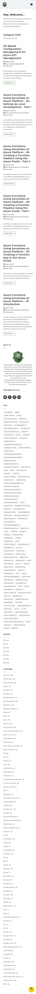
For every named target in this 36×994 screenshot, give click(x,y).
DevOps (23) (7, 508)
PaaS (5, 913)
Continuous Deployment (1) (12, 489)
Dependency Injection (10, 798)
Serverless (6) (17, 595)
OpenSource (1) (8, 573)
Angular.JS (6, 690)
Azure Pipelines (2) (24, 447)
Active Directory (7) (10, 418)
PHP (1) (17, 573)
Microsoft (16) (8, 560)
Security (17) (19, 589)
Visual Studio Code (9, 973)
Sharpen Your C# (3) (22, 599)
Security (5, 932)
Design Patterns (8, 802)
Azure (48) (26, 434)
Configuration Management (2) (13, 483)
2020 (5, 663)
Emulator (6, 813)
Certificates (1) (21, 470)
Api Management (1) (20, 425)
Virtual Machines (8, 965)
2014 (4, 640)
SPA (4, 924)
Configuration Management (12, 779)
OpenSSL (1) (21, 570)
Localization (7, 883)
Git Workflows (7, 839)
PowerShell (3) (8, 579)
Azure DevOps (8, 727)
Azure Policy (7, 742)
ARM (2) (17, 412)
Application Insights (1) (11, 431)
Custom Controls (8, 787)
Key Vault (6, 880)
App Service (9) (25, 428)
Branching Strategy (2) (11, 467)
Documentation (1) (10, 512)
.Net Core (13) (8, 412)
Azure (5, 720)
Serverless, (25, 113)
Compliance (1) (21, 479)
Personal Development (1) (12, 576)
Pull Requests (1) (21, 583)
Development (7, 809)
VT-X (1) (24, 608)
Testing (5, 958)
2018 (4, 655)
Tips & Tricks (7, 962)
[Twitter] (14, 397)
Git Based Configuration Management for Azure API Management (14, 52)
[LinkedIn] (19, 397)
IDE (4, 857)
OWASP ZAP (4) (8, 566)
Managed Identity (9, 887)
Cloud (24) (16, 473)
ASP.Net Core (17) (9, 415)
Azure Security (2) (9, 460)
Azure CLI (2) (23, 438)
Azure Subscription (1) (11, 463)
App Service (7, 705)
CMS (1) (12, 470)
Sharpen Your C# (8, 943)
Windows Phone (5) (19, 624)
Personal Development (10, 917)
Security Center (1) (10, 592)
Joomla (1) (19, 547)
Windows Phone (8, 980)
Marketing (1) (24, 557)
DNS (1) (22, 502)
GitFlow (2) (14, 531)
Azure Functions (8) (10, 447)
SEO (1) (20, 586)
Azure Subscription (9, 749)
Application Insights (9, 709)
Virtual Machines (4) (10, 615)
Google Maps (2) (18, 534)
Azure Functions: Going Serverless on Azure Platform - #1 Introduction (16, 299)
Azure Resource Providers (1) (13, 457)
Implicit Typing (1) (9, 544)
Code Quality (7, 772)
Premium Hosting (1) (22, 579)
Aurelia (5, 712)
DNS (4, 790)
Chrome (5, 761)
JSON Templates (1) (23, 544)
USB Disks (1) (8, 608)
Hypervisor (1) (8, 541)
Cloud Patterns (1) (10, 476)
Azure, (7, 64)
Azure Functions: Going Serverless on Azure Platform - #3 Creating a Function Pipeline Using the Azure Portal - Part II (16, 154)
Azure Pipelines (8, 738)
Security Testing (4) (24, 592)
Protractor (6, 921)
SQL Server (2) (8, 589)
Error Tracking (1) (10, 518)
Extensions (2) (22, 518)
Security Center (8, 936)
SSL (4, 928)
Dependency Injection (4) (22, 505)
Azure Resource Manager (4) (12, 454)
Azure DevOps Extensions (11, 731)
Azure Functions (8, 735)
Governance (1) (8, 537)
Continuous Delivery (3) (11, 486)
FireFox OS (6, 831)
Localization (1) (21, 554)
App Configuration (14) (11, 428)
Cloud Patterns (8, 768)
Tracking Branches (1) (24, 605)
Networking (7, 898)
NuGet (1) (18, 563)
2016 (4, 648)
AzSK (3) (18, 434)
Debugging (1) (8, 505)
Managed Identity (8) (10, 557)
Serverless (6, 939)
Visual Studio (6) (24, 615)
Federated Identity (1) (11, 528)
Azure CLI (6, 723)
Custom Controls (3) (10, 499)
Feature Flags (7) (9, 521)
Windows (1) (7, 624)
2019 (4, 659)
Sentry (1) (7, 595)
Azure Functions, (16, 113)
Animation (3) (8, 425)
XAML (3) (6, 628)
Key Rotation (7, 876)
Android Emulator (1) (10, 421)
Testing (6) (18, 602)
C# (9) (6, 470)
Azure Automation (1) (10, 438)
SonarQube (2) (8, 602)
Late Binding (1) (8, 554)
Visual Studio (7, 969)
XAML (5, 984)
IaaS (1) (17, 541)
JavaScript (6, 869)
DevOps (5, 805)
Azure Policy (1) (9, 450)
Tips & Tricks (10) (9, 605)
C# (4, 753)
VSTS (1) (16, 608)
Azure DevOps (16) (9, 441)
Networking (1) (8, 563)
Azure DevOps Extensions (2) (13, 444)
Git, (23, 64)
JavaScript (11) (8, 547)
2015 (4, 644)
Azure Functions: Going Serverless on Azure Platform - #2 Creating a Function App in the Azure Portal (16, 253)
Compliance (7, 776)
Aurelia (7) (24, 431)
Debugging (7, 794)
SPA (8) (27, 586)
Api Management (9, 697)
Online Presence (8, 906)
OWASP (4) (27, 563)
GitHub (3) (23, 531)
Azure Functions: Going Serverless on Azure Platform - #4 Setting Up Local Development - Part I (17, 101)
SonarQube (7, 954)
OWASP (5, 902)
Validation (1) (8, 612)
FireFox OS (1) (24, 528)
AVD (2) (19, 415)
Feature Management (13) (12, 525)
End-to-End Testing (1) (22, 515)
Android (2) (22, 418)
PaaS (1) (24, 573)
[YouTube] (5, 397)
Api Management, (16, 64)
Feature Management (10, 828)
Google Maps (7, 850)
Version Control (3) (21, 612)
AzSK (5, 716)
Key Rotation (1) (9, 550)
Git (4, 835)
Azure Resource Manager (11, 746)
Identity (5, 865)
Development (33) (19, 508)
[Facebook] (10, 397)
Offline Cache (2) (20, 566)
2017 (4, 651)
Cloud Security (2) (24, 476)
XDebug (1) (15, 628)
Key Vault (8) (20, 550)
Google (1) (7, 534)
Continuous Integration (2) (12, 492)
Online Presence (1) (10, 570)
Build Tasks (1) (25, 467)
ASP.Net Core (7, 679)
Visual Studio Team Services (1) (14, 621)
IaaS (4, 861)
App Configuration (9, 701)
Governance (7, 854)
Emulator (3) (8, 515)
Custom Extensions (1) (11, 502)
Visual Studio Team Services (12, 976)
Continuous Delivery (9, 783)
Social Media (7, 950)
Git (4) (6, 531)
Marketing (6, 891)
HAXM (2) (18, 537)
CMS (4, 757)
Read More (9, 83)
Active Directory (8, 682)
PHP (4, 909)
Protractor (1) (8, 583)
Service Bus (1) (8, 599)
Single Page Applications (11, 947)
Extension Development (11, 820)
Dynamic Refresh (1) (24, 512)
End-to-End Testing (9, 816)
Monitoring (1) (20, 560)
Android (5, 686)
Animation (6, 694)
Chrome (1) (7, 473)
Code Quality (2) (9, 479)
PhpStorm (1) (26, 576)
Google (5, 846)
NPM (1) (29, 560)
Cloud (5, 764)
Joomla (5, 872)
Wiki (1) (28, 621)
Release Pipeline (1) (10, 586)
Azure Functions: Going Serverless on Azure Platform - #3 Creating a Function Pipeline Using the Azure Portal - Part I (16, 203)
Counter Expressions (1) (11, 496)
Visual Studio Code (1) (11, 618)
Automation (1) (8, 434)
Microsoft (6, 895)
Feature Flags (7, 824)
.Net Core (6, 675)
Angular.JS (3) (24, 421)
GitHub (5, 843)
